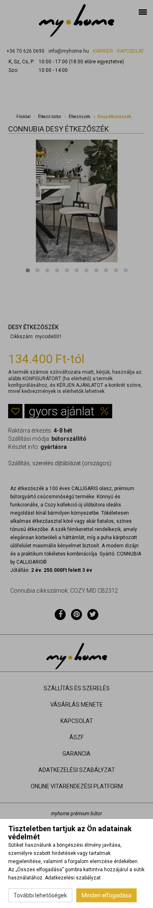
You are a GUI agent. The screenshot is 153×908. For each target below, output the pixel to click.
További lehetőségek (40, 895)
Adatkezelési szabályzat (73, 878)
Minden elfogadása (106, 895)
